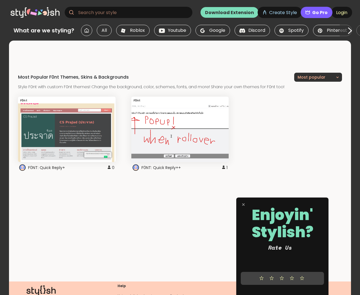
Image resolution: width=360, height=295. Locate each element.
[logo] (35, 12)
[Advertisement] (180, 53)
